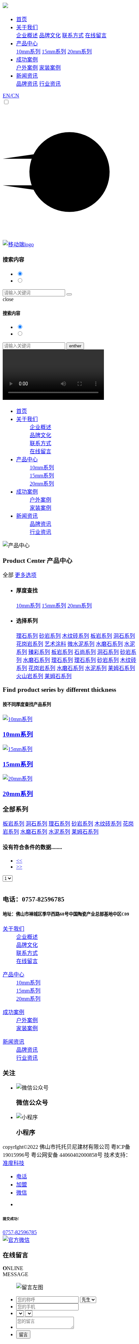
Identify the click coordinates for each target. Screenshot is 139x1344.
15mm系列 (54, 51)
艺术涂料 (55, 644)
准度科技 (13, 1163)
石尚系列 (85, 652)
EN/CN (11, 95)
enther (75, 345)
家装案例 (50, 68)
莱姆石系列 (121, 668)
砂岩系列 (50, 636)
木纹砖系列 (75, 636)
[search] (69, 294)
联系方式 (73, 35)
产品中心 (27, 43)
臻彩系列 (39, 652)
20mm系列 (79, 51)
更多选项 (25, 575)
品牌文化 (50, 35)
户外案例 (27, 68)
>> (19, 867)
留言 (23, 1334)
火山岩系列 (29, 676)
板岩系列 (101, 636)
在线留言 (96, 35)
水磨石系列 (109, 644)
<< (19, 861)
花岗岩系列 (29, 644)
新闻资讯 (27, 76)
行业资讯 (50, 84)
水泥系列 (96, 668)
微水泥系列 (80, 644)
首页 (21, 19)
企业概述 (27, 35)
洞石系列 (124, 636)
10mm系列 (28, 51)
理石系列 (27, 636)
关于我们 (27, 27)
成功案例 (27, 59)
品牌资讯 (27, 84)
